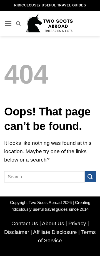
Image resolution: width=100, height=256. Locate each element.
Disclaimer (16, 232)
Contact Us (24, 223)
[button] (8, 23)
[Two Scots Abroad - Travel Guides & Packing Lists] (51, 23)
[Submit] (90, 176)
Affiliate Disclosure (55, 232)
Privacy (77, 223)
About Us (53, 223)
